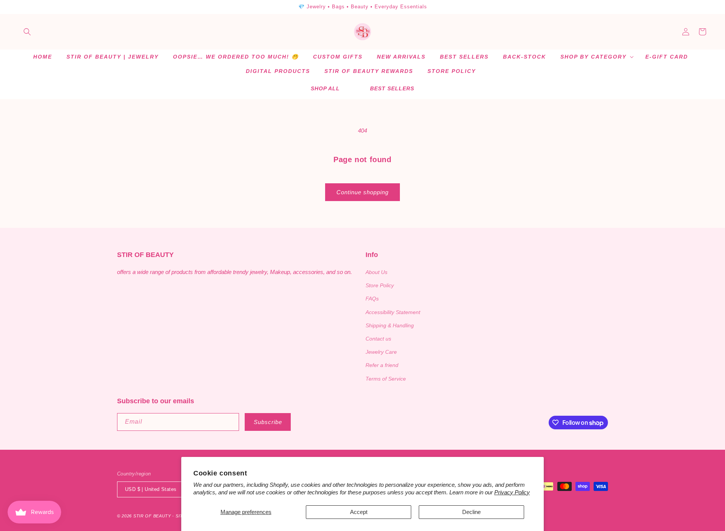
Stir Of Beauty (152, 516)
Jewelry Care (381, 352)
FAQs (372, 299)
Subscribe (268, 422)
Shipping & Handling (390, 325)
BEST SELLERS (392, 88)
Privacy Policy (512, 492)
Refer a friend (382, 365)
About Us (376, 272)
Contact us (378, 339)
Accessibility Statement (393, 312)
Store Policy (380, 285)
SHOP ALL (325, 88)
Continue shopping (362, 192)
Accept (358, 512)
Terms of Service (386, 379)
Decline (471, 512)
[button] (27, 31)
